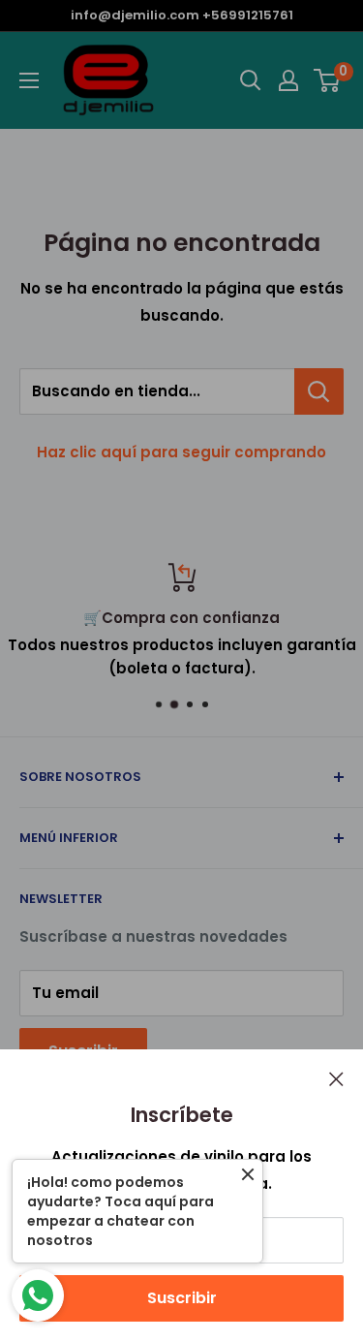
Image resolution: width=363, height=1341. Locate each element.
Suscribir (182, 1298)
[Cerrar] (336, 1078)
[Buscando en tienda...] (319, 391)
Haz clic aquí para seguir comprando (181, 452)
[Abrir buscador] (250, 80)
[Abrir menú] (29, 80)
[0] (328, 80)
